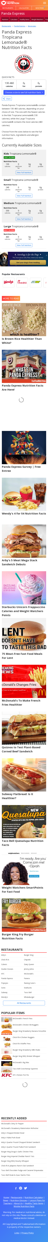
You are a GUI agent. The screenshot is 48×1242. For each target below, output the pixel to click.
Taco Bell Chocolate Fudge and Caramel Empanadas (22, 1170)
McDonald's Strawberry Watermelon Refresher (19, 1128)
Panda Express (7, 978)
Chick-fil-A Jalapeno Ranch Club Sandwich (17, 1165)
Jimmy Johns (29, 969)
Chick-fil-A (5, 959)
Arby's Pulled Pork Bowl (10, 1137)
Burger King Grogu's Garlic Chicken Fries (17, 1151)
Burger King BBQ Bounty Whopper (15, 1161)
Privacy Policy (27, 1233)
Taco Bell (28, 992)
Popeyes (4, 983)
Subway (4, 992)
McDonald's (28, 974)
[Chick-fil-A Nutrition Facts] (22, 282)
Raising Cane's (29, 983)
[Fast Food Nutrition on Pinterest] (20, 1188)
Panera (27, 978)
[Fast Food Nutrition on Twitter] (25, 1188)
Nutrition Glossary (18, 1200)
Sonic (3, 988)
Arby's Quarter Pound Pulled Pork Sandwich (18, 1147)
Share (8, 99)
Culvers (4, 964)
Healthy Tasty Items (34, 1203)
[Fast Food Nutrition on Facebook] (15, 1188)
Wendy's (4, 997)
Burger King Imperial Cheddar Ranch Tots (17, 1156)
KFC (2, 974)
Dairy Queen (29, 964)
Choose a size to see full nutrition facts (23, 92)
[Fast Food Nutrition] (10, 3)
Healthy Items (24, 19)
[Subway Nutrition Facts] (35, 282)
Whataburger (29, 997)
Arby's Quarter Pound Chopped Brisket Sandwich (20, 1142)
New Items (40, 8)
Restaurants (7, 8)
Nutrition (5, 19)
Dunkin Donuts (7, 969)
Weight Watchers (37, 19)
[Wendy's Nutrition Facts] (8, 282)
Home (6, 1197)
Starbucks (28, 988)
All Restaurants (24, 1003)
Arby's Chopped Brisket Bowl (12, 1133)
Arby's (3, 955)
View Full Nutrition (24, 172)
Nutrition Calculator (33, 1197)
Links (16, 1233)
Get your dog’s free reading (28, 262)
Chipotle (27, 959)
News (5, 1200)
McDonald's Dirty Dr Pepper (12, 1123)
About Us (18, 1203)
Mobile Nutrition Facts (24, 1206)
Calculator (24, 8)
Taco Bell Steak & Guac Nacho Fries (15, 1175)
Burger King (28, 955)
